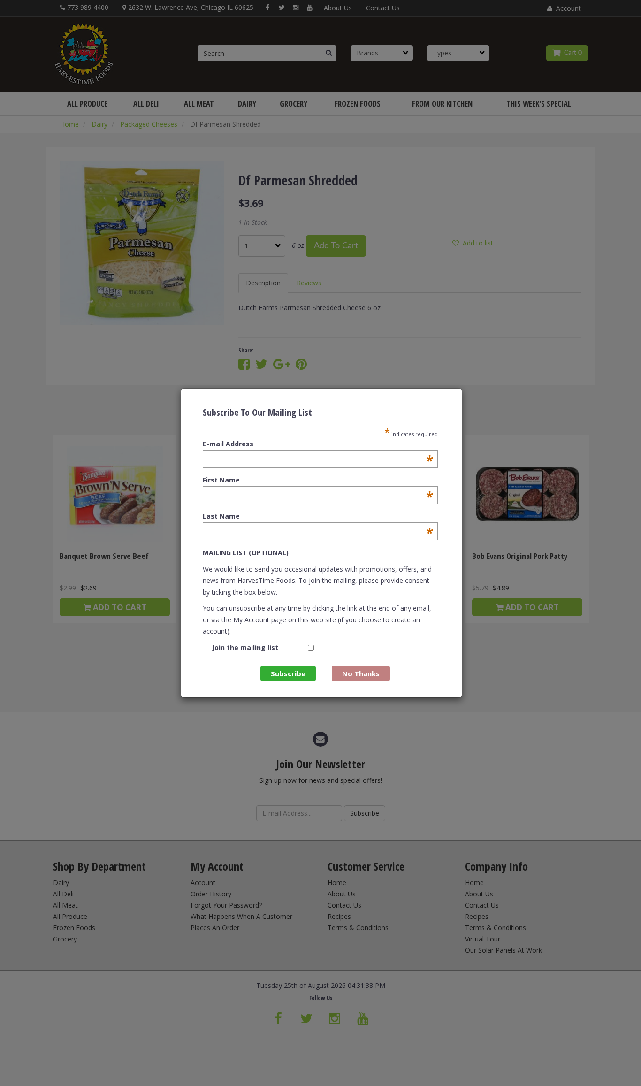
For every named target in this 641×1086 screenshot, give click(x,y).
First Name (318, 480)
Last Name (318, 516)
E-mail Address (318, 444)
